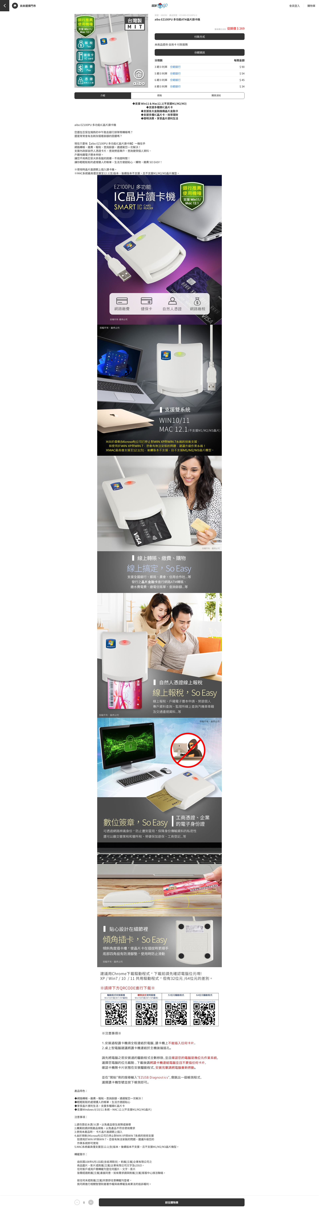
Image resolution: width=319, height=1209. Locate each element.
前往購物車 (171, 1202)
